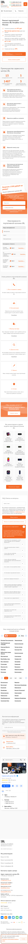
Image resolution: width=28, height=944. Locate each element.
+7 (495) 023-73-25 (16, 2)
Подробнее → (21, 248)
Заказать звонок (14, 413)
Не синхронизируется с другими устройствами (7, 254)
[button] (2, 636)
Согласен (23, 939)
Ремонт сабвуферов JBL (7, 866)
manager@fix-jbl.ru (6, 891)
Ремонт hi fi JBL (5, 857)
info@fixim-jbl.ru (5, 888)
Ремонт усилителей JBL (7, 860)
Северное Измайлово (20, 698)
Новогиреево (18, 693)
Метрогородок (5, 693)
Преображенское (5, 698)
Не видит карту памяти (6, 248)
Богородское (4, 682)
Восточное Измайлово (21, 685)
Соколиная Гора (5, 701)
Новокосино (4, 695)
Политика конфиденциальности (14, 929)
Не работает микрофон (5, 266)
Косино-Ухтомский (20, 690)
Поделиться (2, 917)
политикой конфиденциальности (16, 211)
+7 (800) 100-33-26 (16, 5)
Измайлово (4, 690)
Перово (17, 695)
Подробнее (14, 315)
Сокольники (18, 701)
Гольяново (3, 687)
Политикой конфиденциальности (14, 731)
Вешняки (17, 682)
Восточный (4, 685)
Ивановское (18, 687)
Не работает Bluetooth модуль (5, 261)
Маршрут (7, 785)
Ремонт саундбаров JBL (7, 863)
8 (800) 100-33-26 (5, 884)
